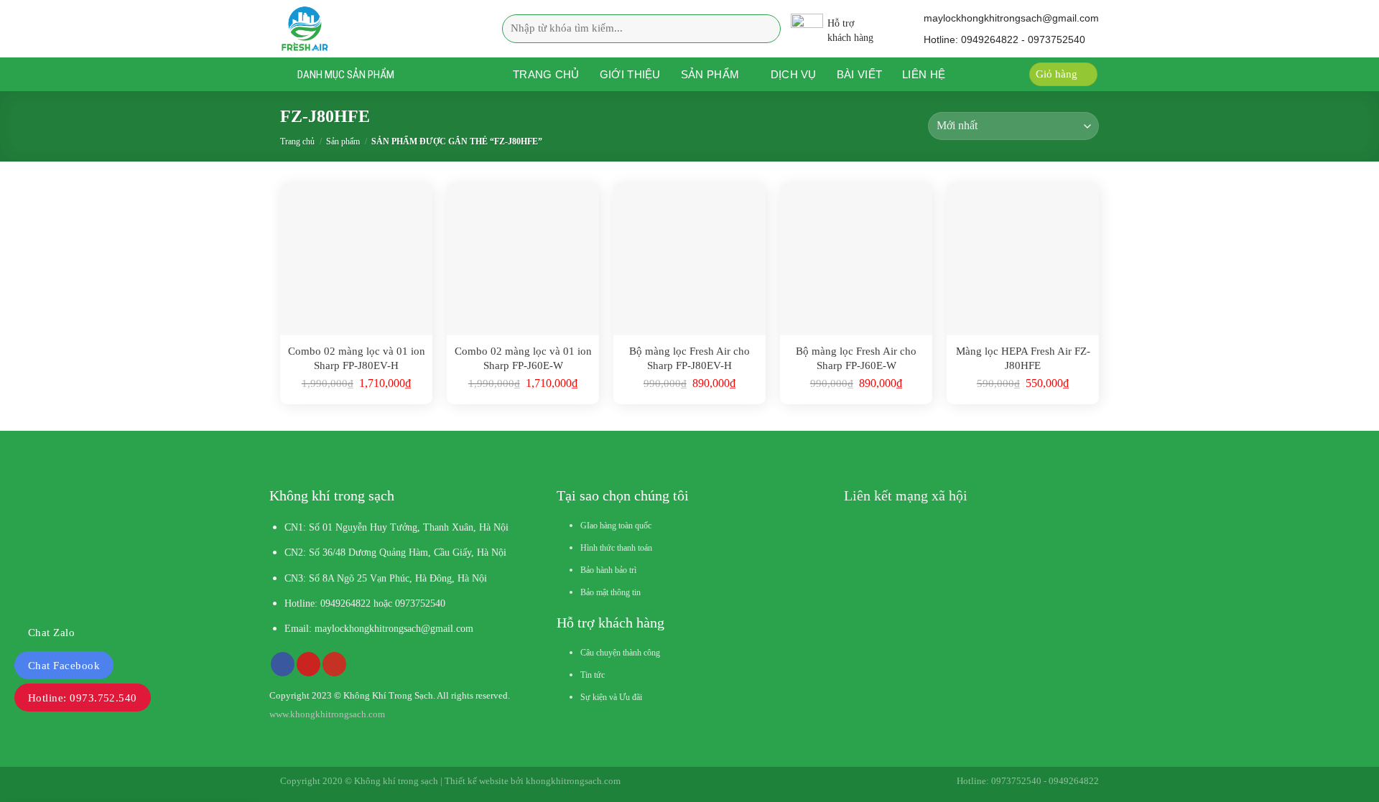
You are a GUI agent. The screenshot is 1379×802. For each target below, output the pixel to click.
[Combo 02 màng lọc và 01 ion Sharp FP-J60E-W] (523, 259)
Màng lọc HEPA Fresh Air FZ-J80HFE (1023, 358)
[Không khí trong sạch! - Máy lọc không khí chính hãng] (369, 28)
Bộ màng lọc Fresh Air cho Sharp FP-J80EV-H (689, 358)
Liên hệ (923, 74)
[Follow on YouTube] (334, 664)
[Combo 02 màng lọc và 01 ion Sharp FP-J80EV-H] (356, 259)
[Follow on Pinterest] (308, 664)
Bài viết (859, 74)
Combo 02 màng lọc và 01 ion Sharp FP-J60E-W (523, 358)
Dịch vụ (794, 74)
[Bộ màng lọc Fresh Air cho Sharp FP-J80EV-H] (689, 259)
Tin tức (592, 675)
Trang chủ (546, 74)
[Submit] (766, 28)
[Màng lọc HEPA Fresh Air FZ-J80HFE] (1023, 259)
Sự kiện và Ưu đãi (611, 697)
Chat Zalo (51, 632)
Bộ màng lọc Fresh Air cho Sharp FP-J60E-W (856, 358)
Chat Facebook (64, 665)
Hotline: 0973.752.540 (82, 698)
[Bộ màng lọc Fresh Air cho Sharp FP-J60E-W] (856, 259)
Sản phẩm (710, 74)
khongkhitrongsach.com (573, 780)
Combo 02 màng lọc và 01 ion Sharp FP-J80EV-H (356, 358)
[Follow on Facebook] (282, 664)
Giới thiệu (630, 74)
